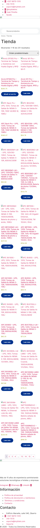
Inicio (3, 36)
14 (26, 456)
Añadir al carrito (10, 94)
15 (29, 456)
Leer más (26, 93)
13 (22, 456)
